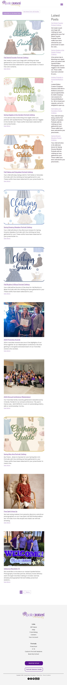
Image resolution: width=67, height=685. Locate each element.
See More (7, 69)
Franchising (33, 632)
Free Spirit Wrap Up (10, 511)
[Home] (11, 3)
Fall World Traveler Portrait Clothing (16, 58)
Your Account (33, 637)
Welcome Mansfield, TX (12, 569)
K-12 (33, 649)
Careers (33, 635)
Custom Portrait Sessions (33, 652)
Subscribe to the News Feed (12, 13)
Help (33, 630)
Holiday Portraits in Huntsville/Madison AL (57, 79)
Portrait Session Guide (34, 669)
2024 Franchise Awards (12, 340)
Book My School (33, 654)
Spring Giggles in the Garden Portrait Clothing (19, 115)
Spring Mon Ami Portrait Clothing (15, 454)
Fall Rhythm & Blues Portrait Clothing (17, 284)
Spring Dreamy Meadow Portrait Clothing (18, 227)
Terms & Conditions (47, 675)
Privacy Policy (39, 675)
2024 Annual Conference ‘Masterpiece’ (17, 397)
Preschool (33, 646)
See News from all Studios (31, 11)
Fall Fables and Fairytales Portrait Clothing (18, 172)
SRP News (33, 627)
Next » (28, 592)
